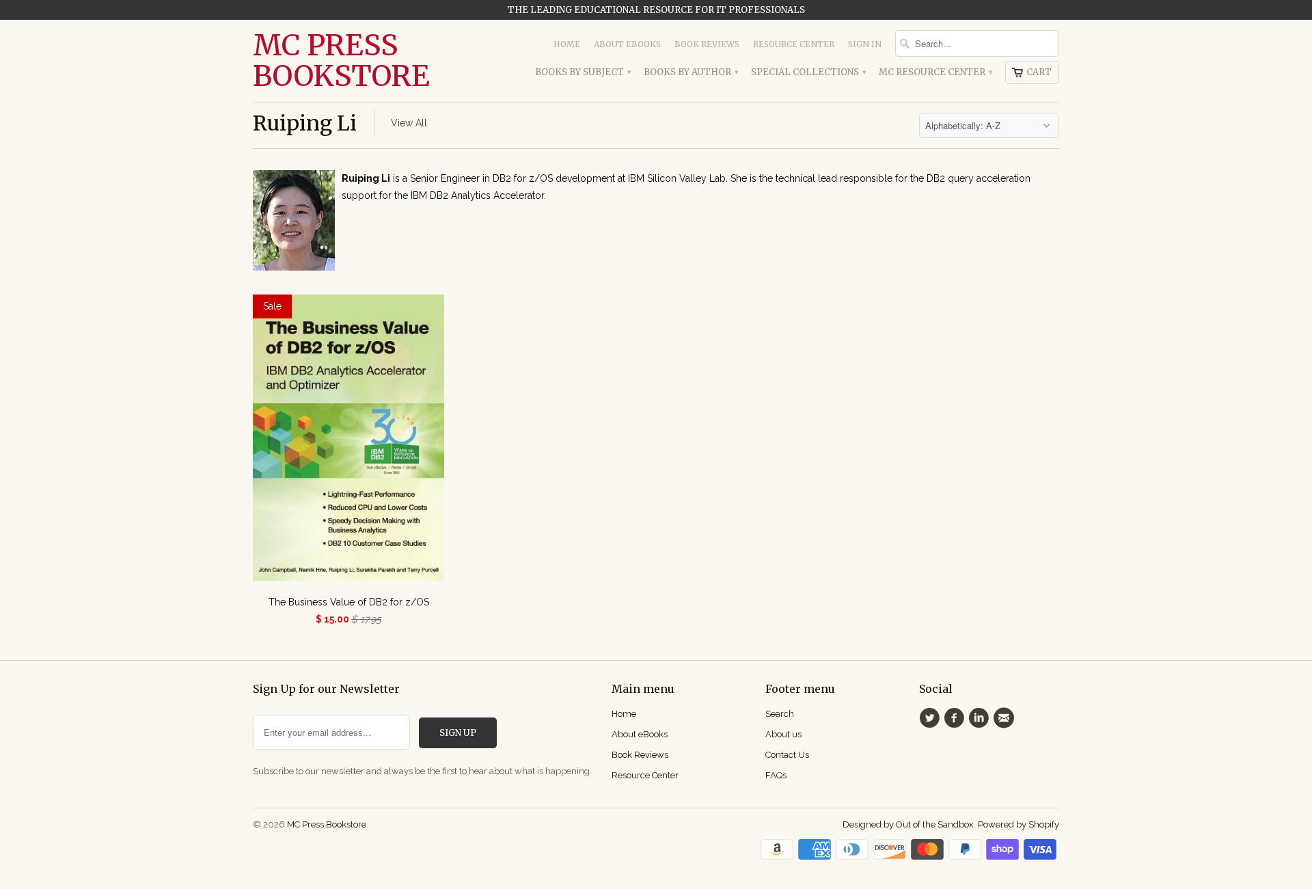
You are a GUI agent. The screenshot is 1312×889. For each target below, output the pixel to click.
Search (779, 714)
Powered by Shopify (1018, 824)
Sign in (865, 44)
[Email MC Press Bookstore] (1006, 718)
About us (783, 734)
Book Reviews (706, 44)
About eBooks (627, 44)
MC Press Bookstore (341, 61)
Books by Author (690, 72)
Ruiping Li (305, 123)
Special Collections (808, 72)
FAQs (776, 775)
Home (567, 44)
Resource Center (793, 44)
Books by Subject (582, 72)
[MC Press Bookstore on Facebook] (956, 718)
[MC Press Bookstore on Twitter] (931, 718)
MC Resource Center (935, 72)
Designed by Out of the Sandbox (908, 824)
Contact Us (787, 755)
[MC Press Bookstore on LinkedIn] (981, 718)
